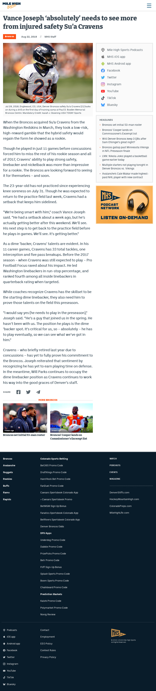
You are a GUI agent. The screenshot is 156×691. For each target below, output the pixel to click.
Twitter (112, 77)
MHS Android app (119, 63)
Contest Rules (48, 650)
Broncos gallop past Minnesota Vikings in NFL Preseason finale (125, 149)
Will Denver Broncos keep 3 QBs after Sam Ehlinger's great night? (124, 140)
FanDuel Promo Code (52, 485)
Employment (47, 636)
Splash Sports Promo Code (55, 573)
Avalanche (9, 465)
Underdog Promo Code (52, 540)
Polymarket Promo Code (54, 607)
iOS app (11, 636)
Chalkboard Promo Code (53, 587)
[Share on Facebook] (18, 392)
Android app (13, 643)
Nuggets (8, 472)
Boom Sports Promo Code (54, 580)
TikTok (111, 98)
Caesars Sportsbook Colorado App (59, 492)
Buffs (6, 485)
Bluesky (112, 105)
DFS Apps (46, 533)
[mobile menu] (149, 5)
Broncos (9, 36)
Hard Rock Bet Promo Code (55, 479)
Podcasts (115, 465)
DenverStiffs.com (119, 492)
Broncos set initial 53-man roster (24, 435)
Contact (44, 630)
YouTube (113, 91)
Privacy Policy (48, 657)
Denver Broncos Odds (52, 526)
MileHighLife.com (119, 512)
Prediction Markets (51, 594)
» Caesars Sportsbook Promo (56, 499)
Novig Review (47, 614)
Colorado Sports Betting (54, 458)
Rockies (7, 479)
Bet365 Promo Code (51, 465)
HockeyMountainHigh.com (124, 499)
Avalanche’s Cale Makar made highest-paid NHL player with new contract (125, 175)
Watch (113, 458)
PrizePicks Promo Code (53, 553)
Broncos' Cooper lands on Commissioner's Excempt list (68, 437)
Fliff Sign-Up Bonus (51, 567)
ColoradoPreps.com (121, 506)
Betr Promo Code (49, 560)
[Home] (11, 5)
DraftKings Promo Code (53, 472)
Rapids (7, 499)
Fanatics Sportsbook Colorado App (59, 512)
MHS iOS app (116, 57)
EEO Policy (46, 643)
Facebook (113, 70)
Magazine (115, 479)
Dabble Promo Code (51, 546)
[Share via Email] (38, 392)
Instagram (114, 84)
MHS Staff (50, 36)
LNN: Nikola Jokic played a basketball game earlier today (124, 158)
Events (114, 472)
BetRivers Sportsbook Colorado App (60, 519)
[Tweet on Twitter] (28, 392)
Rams (6, 492)
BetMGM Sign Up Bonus (53, 506)
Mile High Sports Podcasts (125, 50)
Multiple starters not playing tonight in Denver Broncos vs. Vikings (125, 166)
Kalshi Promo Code (50, 600)
